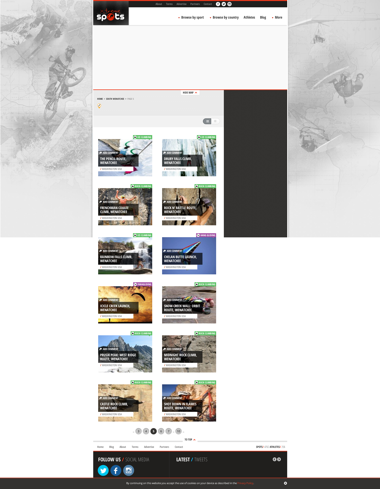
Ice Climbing (144, 137)
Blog (263, 17)
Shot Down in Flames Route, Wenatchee (180, 406)
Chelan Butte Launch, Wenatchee (180, 258)
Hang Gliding (207, 235)
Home (100, 98)
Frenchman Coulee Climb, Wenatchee (114, 209)
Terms (169, 4)
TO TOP (188, 439)
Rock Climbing (143, 186)
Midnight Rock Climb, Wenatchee (180, 357)
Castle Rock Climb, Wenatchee (114, 406)
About (159, 4)
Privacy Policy (245, 483)
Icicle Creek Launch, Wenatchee (115, 307)
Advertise (181, 4)
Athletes (249, 17)
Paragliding (144, 284)
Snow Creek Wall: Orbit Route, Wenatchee (182, 307)
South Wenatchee (115, 98)
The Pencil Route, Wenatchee (113, 160)
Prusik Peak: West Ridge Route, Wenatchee (118, 357)
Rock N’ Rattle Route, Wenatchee (180, 209)
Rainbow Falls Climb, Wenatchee (116, 258)
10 (178, 431)
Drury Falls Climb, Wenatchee (178, 160)
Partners (195, 4)
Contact (208, 4)
